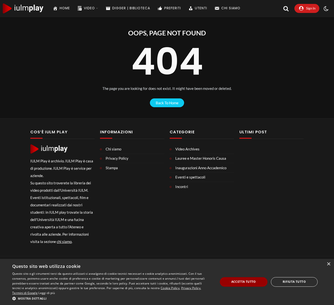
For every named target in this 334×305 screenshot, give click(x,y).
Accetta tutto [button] (243, 282)
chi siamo (64, 241)
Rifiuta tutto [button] (294, 282)
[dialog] (167, 282)
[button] (112, 298)
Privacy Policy (190, 288)
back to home (167, 103)
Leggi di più (46, 293)
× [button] (328, 264)
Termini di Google (25, 293)
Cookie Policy (170, 288)
